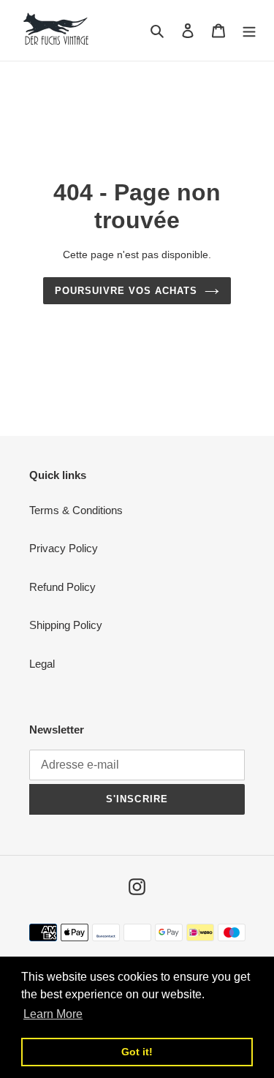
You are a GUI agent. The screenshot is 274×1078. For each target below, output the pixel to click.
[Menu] (249, 30)
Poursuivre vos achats (126, 290)
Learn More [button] (53, 1014)
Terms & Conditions (76, 510)
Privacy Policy (63, 548)
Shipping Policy (65, 625)
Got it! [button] (137, 1052)
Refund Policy (62, 587)
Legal (42, 663)
